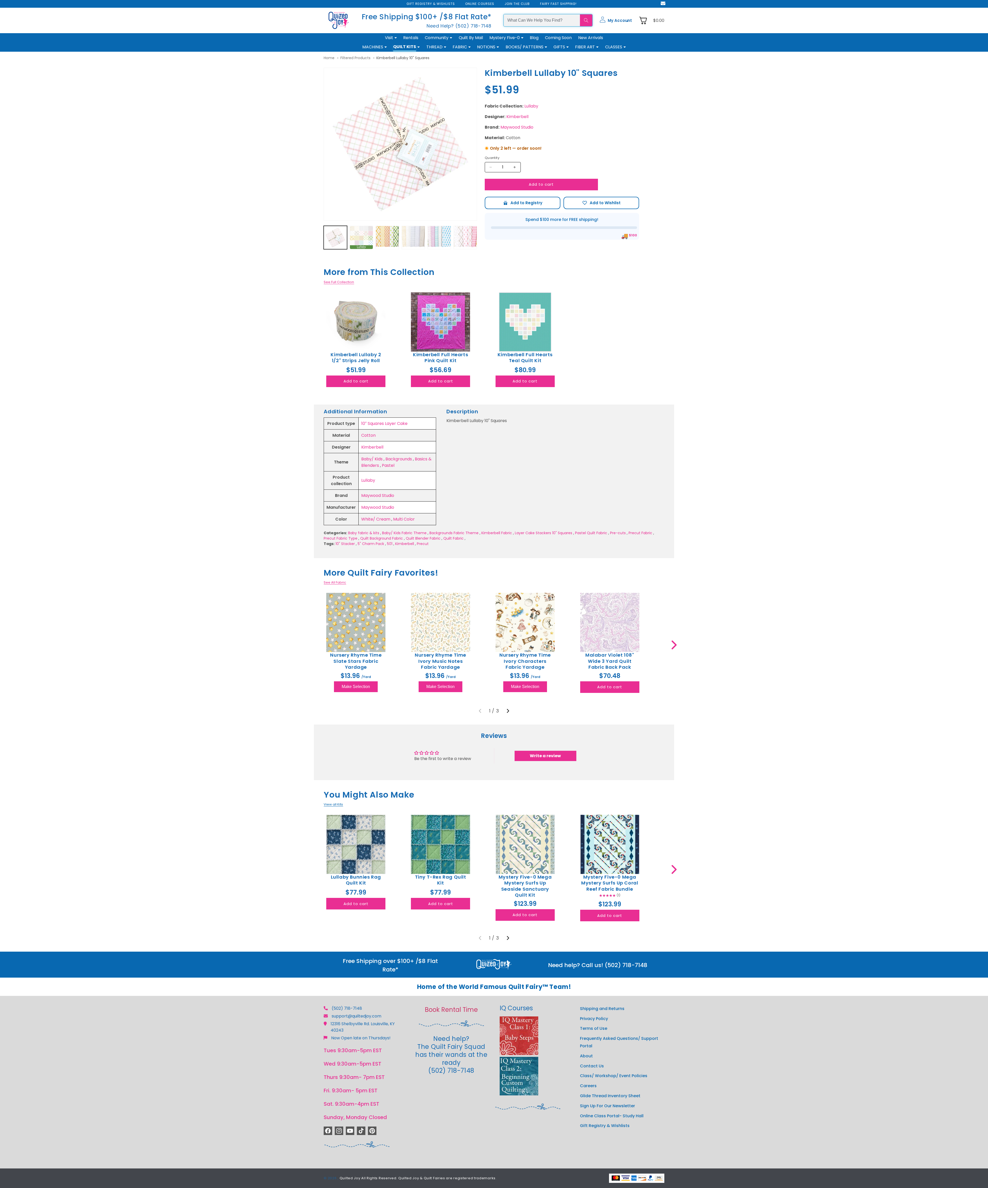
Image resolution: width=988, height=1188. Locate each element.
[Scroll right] (674, 645)
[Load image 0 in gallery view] (335, 237)
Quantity (492, 157)
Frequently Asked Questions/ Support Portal (619, 1042)
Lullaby (531, 106)
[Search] (586, 20)
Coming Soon (558, 38)
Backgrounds (398, 459)
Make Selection (356, 686)
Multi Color (404, 519)
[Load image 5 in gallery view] (439, 237)
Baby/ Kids (372, 459)
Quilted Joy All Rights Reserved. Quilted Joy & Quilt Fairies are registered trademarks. (418, 1178)
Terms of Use (593, 1029)
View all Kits (333, 804)
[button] (615, 20)
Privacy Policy (594, 1019)
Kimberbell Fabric (496, 532)
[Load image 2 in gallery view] (361, 237)
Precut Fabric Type (340, 538)
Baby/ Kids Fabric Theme (404, 532)
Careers (588, 1086)
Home (329, 57)
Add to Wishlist (601, 203)
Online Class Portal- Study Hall (611, 1116)
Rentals (410, 38)
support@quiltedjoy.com (356, 1016)
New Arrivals (590, 38)
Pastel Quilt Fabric (591, 532)
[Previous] (480, 710)
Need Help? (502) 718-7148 (459, 26)
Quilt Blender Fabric (423, 538)
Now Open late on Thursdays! (361, 1038)
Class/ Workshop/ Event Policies (613, 1076)
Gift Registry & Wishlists (605, 1126)
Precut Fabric (640, 532)
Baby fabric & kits (363, 532)
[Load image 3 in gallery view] (387, 237)
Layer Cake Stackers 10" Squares (543, 532)
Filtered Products (355, 57)
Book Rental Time (451, 1009)
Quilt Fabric (453, 538)
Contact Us (592, 1066)
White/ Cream (375, 519)
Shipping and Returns (602, 1009)
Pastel (388, 465)
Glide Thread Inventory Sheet (610, 1096)
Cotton (368, 435)
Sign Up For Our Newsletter (607, 1106)
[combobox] (542, 20)
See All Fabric (335, 582)
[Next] (507, 710)
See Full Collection (339, 282)
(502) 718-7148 (347, 1008)
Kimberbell (517, 117)
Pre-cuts (618, 532)
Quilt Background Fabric (381, 538)
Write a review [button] (545, 756)
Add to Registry (522, 203)
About (586, 1056)
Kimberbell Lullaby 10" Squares (402, 57)
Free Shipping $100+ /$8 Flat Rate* (426, 17)
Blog (534, 38)
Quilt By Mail (471, 38)
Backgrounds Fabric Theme (454, 532)
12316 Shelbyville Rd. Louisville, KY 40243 (363, 1027)
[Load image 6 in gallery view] (465, 237)
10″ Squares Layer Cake (384, 423)
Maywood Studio (516, 127)
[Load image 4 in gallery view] (413, 237)
